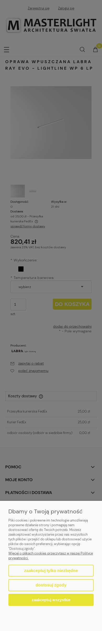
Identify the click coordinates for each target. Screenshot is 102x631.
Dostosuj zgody (51, 585)
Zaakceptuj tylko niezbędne (51, 570)
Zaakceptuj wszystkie (51, 599)
